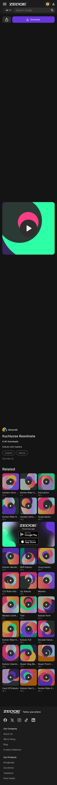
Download (35, 19)
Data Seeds (9, 778)
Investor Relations (12, 749)
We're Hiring (9, 739)
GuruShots (9, 767)
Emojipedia (9, 762)
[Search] (52, 10)
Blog (6, 744)
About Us (8, 734)
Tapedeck (8, 773)
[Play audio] (28, 228)
